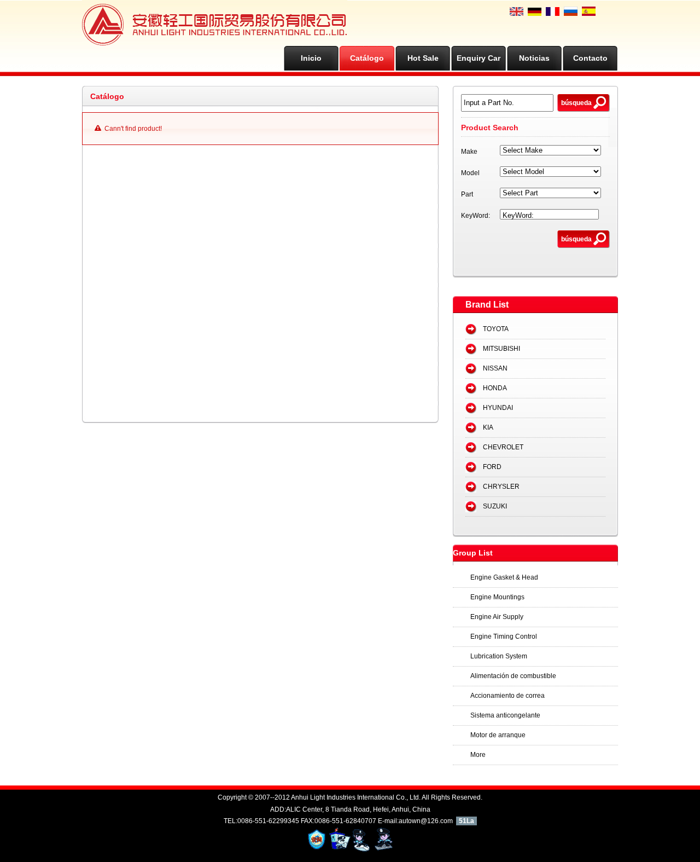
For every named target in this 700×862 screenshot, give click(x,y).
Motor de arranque (498, 735)
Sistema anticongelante (505, 715)
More (478, 755)
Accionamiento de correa (507, 695)
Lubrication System (498, 656)
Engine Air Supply (496, 617)
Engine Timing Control (503, 636)
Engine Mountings (497, 597)
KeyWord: (475, 215)
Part (467, 194)
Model (470, 173)
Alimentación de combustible (513, 676)
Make (469, 151)
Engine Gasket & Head (504, 577)
